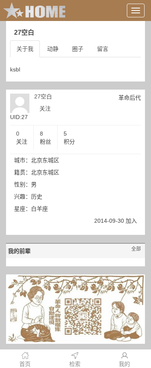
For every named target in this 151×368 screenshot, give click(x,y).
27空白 (43, 96)
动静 (52, 49)
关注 (45, 108)
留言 (102, 49)
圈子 (77, 49)
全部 (136, 249)
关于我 (25, 49)
